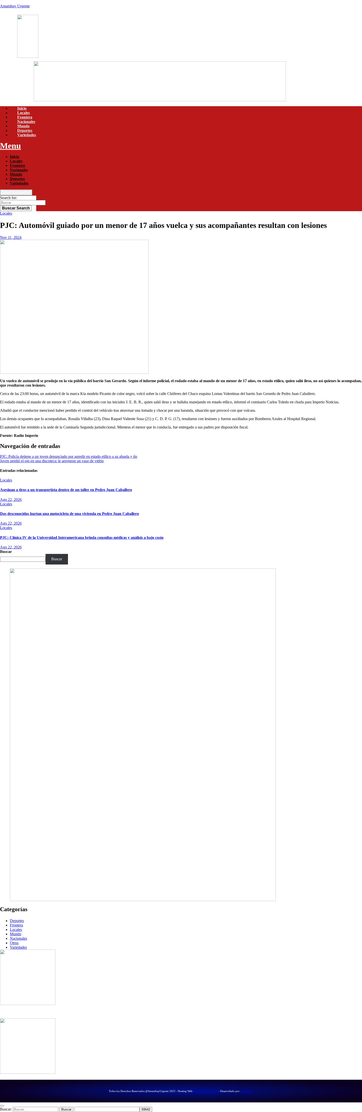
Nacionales (26, 122)
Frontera (24, 117)
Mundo (23, 126)
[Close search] (2, 1106)
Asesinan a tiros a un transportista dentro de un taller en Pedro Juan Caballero (66, 490)
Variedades (26, 135)
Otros (14, 943)
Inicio (22, 108)
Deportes (24, 130)
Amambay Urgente (15, 6)
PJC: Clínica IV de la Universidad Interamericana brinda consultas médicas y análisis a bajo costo (82, 537)
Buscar (16, 208)
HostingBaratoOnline (206, 1091)
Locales (23, 113)
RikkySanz (247, 1091)
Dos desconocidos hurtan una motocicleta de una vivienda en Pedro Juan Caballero (69, 514)
